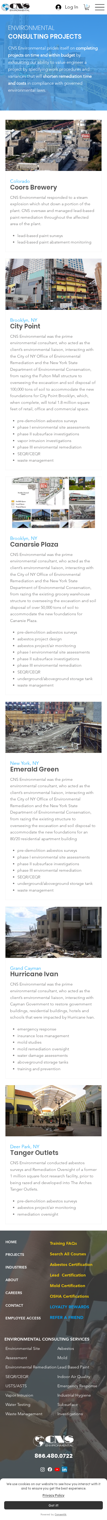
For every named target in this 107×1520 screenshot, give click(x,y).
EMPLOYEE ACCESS (23, 1318)
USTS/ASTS (16, 1385)
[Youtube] (57, 1469)
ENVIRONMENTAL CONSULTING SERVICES (46, 1339)
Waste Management (23, 1413)
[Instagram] (42, 1469)
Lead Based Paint (73, 1367)
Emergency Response (77, 1385)
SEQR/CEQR (16, 1376)
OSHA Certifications (69, 1296)
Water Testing (17, 1404)
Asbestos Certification (71, 1264)
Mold (62, 1357)
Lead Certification (68, 1275)
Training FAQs (63, 1243)
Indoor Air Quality (73, 1376)
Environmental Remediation (31, 1367)
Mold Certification (67, 1285)
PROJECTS (14, 1254)
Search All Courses (68, 1253)
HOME (11, 1242)
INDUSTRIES (16, 1267)
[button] (87, 7)
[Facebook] (50, 1469)
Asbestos (65, 1348)
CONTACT (14, 1305)
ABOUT (11, 1280)
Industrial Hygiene (74, 1395)
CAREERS (13, 1292)
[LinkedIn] (64, 1469)
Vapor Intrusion (19, 1395)
